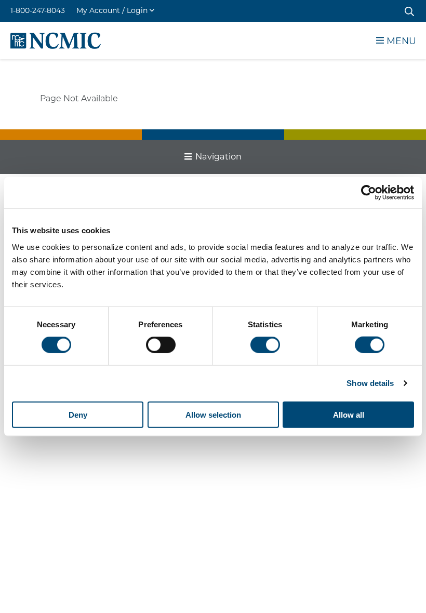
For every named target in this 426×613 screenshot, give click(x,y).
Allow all (348, 414)
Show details (370, 383)
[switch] (161, 345)
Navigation (218, 156)
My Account (112, 10)
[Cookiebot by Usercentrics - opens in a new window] (368, 193)
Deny (78, 414)
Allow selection (213, 414)
